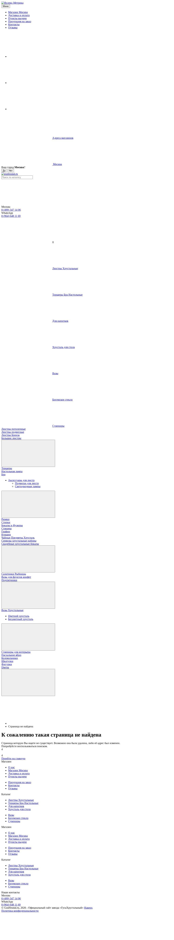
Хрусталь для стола (19, 809)
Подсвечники (9, 580)
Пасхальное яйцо (11, 655)
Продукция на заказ (19, 21)
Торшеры (6, 468)
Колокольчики (9, 658)
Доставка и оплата (19, 15)
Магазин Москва (18, 12)
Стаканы (6, 528)
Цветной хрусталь (18, 616)
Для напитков (16, 806)
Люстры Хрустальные (21, 800)
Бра (3, 474)
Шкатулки (7, 661)
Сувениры (14, 821)
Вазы (11, 815)
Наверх (88, 907)
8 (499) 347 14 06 (11, 209)
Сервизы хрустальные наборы (18, 540)
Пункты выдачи (17, 18)
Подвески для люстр (27, 483)
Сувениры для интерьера (15, 652)
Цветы (5, 667)
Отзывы (13, 27)
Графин (5, 531)
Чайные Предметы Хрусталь (17, 537)
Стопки (5, 522)
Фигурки (6, 664)
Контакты (14, 24)
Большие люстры (11, 438)
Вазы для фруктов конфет (16, 577)
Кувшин (6, 534)
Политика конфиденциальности (20, 910)
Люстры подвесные (12, 432)
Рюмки (5, 519)
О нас (11, 767)
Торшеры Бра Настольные (23, 803)
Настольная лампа (11, 471)
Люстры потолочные (13, 428)
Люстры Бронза (10, 435)
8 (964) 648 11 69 (11, 216)
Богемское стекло (18, 818)
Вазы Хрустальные (12, 610)
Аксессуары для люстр (21, 480)
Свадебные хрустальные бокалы (20, 543)
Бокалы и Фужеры (12, 525)
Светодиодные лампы (27, 486)
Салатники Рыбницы (13, 573)
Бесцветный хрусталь (20, 619)
